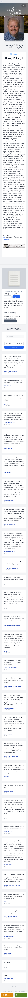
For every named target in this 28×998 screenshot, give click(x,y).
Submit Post (14, 347)
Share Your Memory (10, 321)
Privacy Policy (10, 991)
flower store (6, 239)
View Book (7, 297)
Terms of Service (18, 991)
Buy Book (16, 297)
